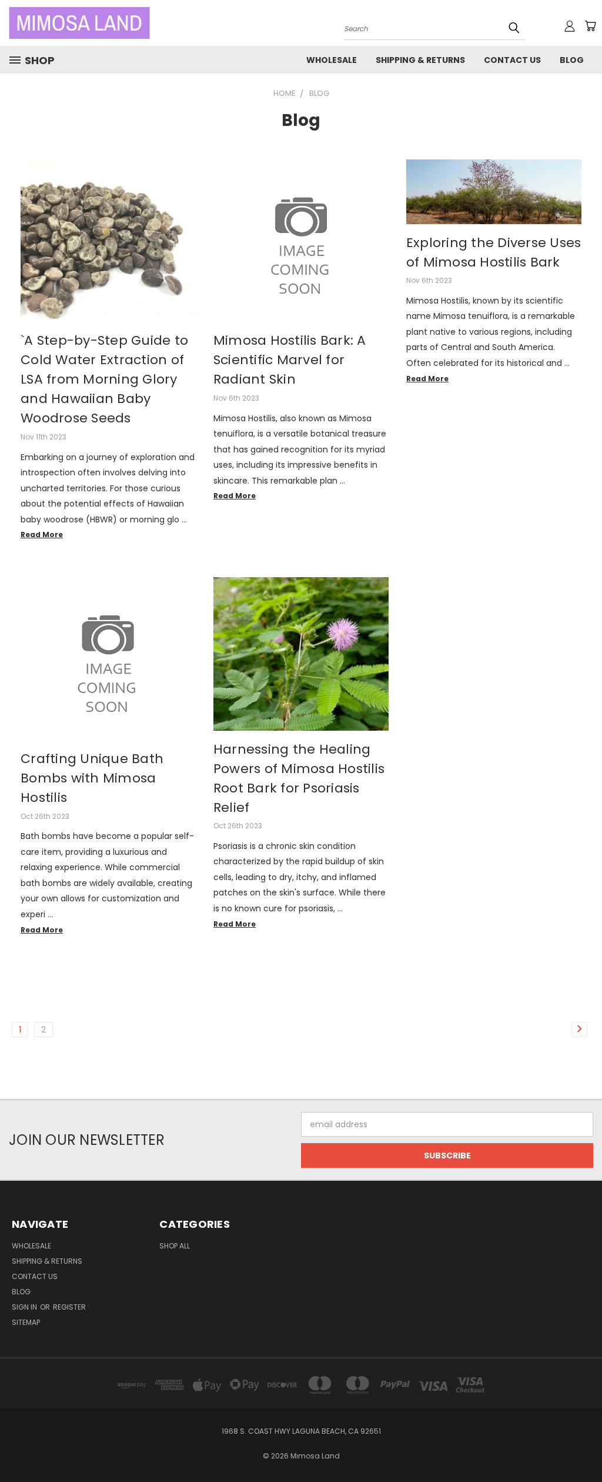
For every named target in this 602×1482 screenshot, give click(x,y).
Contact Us (512, 60)
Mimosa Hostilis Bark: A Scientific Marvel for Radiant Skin (289, 359)
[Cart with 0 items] (590, 26)
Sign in (25, 1307)
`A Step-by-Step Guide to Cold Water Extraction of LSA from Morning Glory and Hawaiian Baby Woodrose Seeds (104, 379)
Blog (572, 60)
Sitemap (26, 1322)
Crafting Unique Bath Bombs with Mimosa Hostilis (92, 778)
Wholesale (331, 60)
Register (69, 1307)
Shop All (174, 1246)
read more (42, 534)
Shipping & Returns (420, 60)
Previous (584, 1445)
